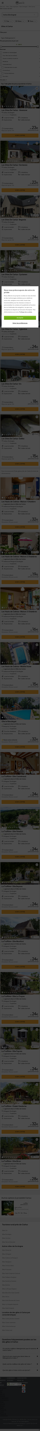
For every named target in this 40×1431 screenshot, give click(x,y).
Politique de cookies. (25, 312)
